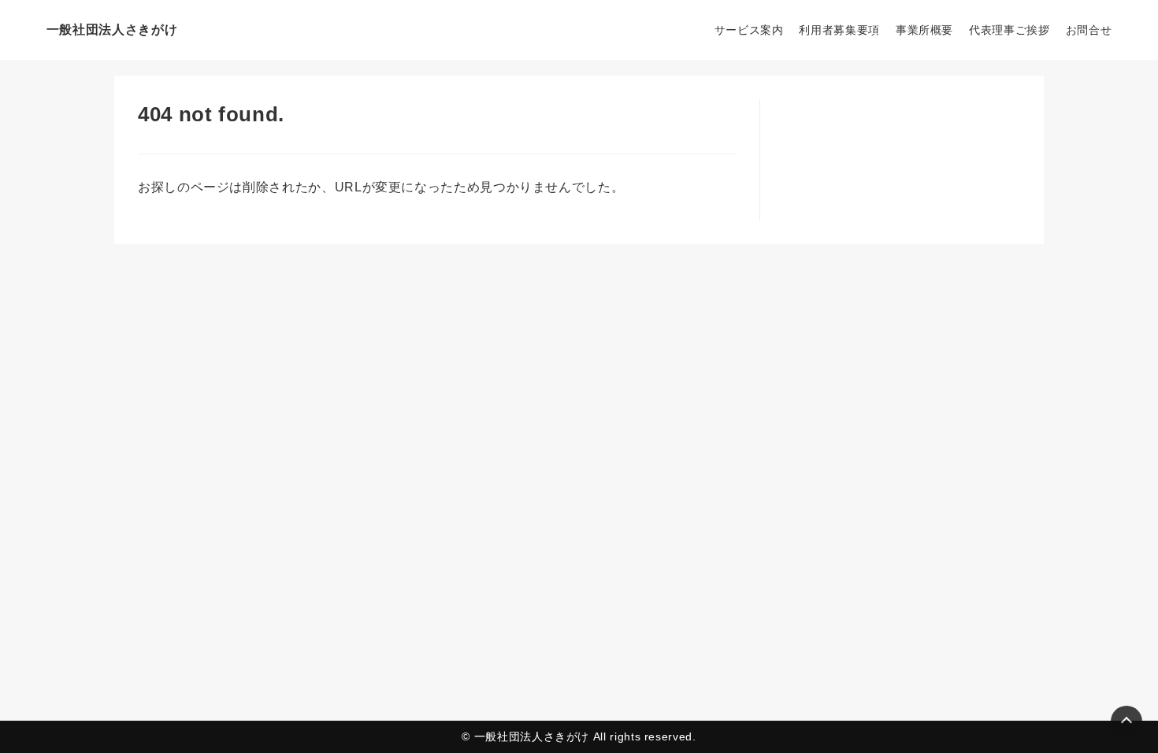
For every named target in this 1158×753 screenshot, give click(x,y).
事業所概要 (924, 30)
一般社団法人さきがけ (111, 29)
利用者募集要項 (839, 30)
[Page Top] (1126, 721)
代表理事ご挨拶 (1009, 30)
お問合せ (1089, 30)
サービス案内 (749, 30)
